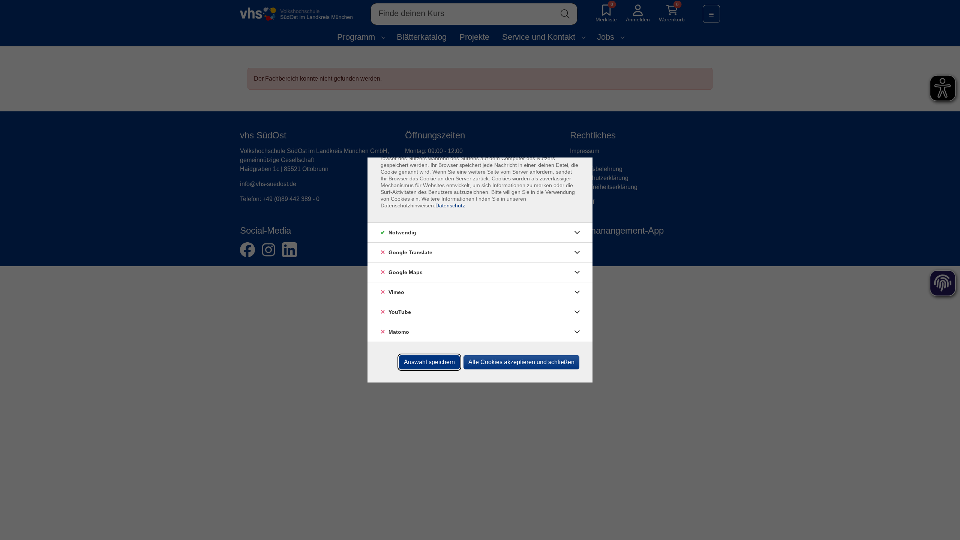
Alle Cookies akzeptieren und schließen (521, 362)
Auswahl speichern (429, 362)
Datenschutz (450, 205)
